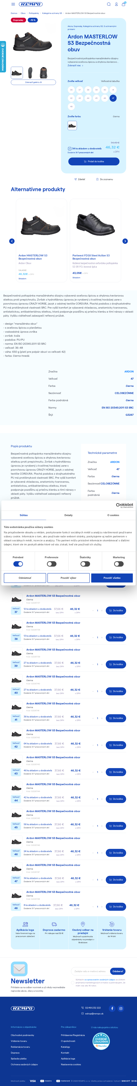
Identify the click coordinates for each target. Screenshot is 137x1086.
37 (80, 90)
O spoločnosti (68, 1041)
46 (105, 98)
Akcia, (71, 26)
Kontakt (65, 1052)
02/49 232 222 (93, 1007)
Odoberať (118, 971)
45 (96, 98)
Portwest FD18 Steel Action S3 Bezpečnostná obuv (91, 257)
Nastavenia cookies (71, 1064)
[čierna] (72, 125)
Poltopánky (34, 13)
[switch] (51, 564)
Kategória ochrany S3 (52, 13)
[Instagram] (120, 1008)
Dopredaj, (78, 26)
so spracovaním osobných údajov (100, 979)
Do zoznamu (106, 179)
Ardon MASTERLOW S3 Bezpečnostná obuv (33, 257)
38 (88, 90)
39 (96, 90)
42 (71, 98)
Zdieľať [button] (81, 179)
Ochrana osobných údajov (24, 1064)
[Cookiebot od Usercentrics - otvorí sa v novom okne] (118, 505)
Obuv (23, 13)
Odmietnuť (25, 577)
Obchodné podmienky (22, 1035)
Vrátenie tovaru (19, 1041)
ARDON (129, 371)
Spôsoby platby (19, 1058)
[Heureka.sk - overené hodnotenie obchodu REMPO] (101, 1041)
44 (88, 98)
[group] (41, 240)
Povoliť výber (68, 577)
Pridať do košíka (96, 161)
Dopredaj (18, 20)
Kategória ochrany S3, (93, 26)
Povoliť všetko (112, 577)
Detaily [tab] (68, 515)
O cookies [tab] (113, 515)
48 (71, 106)
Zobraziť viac (74, 65)
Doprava (15, 1052)
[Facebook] (112, 1008)
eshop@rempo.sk (94, 1013)
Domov (14, 13)
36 (71, 90)
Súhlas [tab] (24, 515)
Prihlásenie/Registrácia (73, 1035)
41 (113, 90)
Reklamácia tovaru (20, 1047)
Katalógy (65, 1047)
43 (80, 98)
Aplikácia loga (68, 1058)
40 (105, 90)
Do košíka (118, 610)
